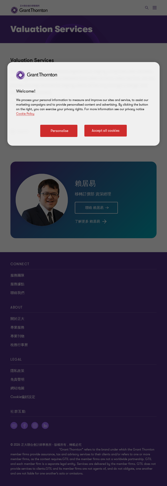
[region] (83, 104)
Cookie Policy (25, 114)
